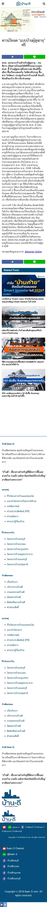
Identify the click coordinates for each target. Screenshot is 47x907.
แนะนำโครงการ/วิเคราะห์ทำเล (21, 501)
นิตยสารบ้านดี (14, 597)
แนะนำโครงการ (14, 629)
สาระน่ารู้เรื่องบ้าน (15, 521)
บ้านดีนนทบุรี (17, 831)
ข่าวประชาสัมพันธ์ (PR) (18, 511)
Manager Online (33, 251)
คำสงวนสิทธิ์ (13, 607)
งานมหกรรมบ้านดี (15, 592)
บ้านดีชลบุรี (29, 827)
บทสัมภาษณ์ (13, 506)
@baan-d (16, 827)
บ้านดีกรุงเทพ (6, 831)
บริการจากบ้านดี (15, 586)
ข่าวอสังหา (7, 294)
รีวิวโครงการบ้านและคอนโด (20, 496)
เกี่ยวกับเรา (12, 581)
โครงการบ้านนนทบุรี (17, 559)
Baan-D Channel (15, 848)
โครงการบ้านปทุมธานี (17, 564)
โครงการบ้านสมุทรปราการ (20, 554)
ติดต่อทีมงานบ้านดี (16, 602)
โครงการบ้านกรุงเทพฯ (17, 549)
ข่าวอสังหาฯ (12, 516)
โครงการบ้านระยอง (16, 544)
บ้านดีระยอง (39, 827)
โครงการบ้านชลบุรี (16, 538)
